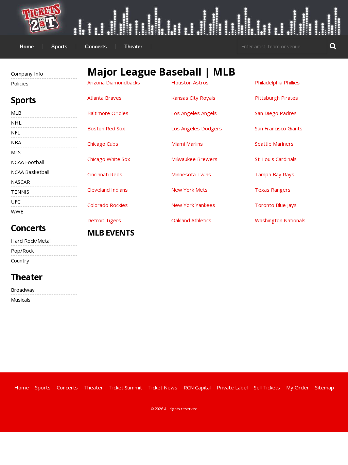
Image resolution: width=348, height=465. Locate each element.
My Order (297, 387)
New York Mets (189, 189)
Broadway (23, 289)
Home (27, 46)
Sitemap (324, 387)
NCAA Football (27, 162)
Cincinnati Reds (104, 174)
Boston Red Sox (106, 128)
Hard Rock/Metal (31, 240)
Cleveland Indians (107, 189)
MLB (16, 112)
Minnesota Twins (191, 174)
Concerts (96, 46)
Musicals (21, 299)
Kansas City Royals (193, 97)
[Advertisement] (174, 336)
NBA (16, 142)
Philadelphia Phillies (277, 82)
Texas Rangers (273, 189)
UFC (15, 201)
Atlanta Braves (104, 97)
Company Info (27, 73)
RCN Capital (197, 387)
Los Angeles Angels (194, 113)
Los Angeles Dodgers (196, 128)
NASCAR (20, 181)
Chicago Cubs (102, 143)
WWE (17, 211)
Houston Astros (190, 82)
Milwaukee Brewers (194, 159)
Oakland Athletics (191, 220)
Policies (20, 83)
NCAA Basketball (30, 172)
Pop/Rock (22, 250)
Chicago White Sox (108, 159)
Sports (59, 46)
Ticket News (162, 387)
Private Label (232, 387)
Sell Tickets (267, 387)
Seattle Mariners (274, 143)
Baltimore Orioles (107, 113)
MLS (16, 152)
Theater (133, 46)
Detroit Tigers (104, 220)
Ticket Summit (125, 387)
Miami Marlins (187, 143)
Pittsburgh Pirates (276, 97)
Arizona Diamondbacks (113, 82)
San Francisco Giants (278, 128)
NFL (15, 132)
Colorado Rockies (107, 205)
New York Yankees (193, 205)
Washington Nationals (280, 220)
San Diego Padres (276, 113)
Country (20, 260)
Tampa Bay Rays (274, 174)
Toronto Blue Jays (276, 205)
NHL (16, 122)
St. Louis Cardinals (276, 159)
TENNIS (20, 191)
